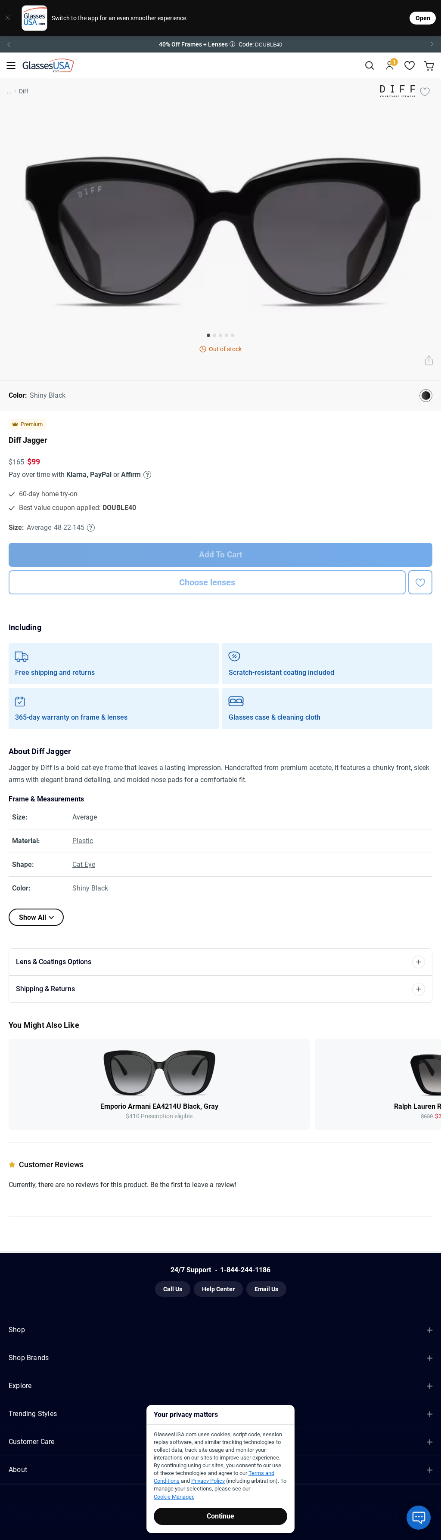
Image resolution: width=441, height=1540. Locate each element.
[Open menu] (11, 66)
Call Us (172, 1289)
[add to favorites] (420, 582)
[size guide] (91, 528)
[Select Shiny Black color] (425, 395)
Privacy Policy (208, 1481)
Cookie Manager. (174, 1497)
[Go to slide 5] (232, 335)
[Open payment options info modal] (146, 475)
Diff (23, 91)
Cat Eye (83, 864)
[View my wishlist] (410, 66)
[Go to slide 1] (208, 335)
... (9, 91)
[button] (220, 44)
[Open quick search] (369, 66)
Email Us (266, 1289)
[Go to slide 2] (214, 335)
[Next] (432, 44)
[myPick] (424, 91)
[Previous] (8, 44)
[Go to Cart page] (430, 66)
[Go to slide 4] (226, 335)
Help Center (218, 1289)
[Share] (429, 361)
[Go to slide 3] (220, 335)
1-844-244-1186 (245, 1270)
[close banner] (8, 18)
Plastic (82, 841)
